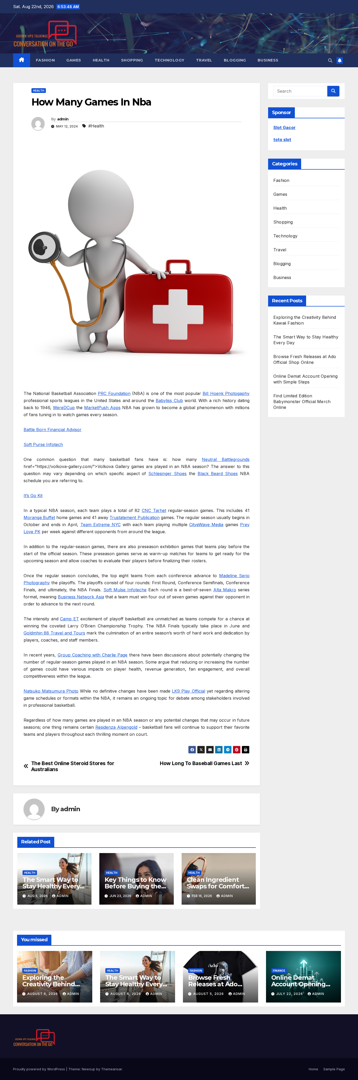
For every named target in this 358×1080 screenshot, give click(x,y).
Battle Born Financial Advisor (53, 429)
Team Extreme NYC (100, 524)
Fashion (45, 60)
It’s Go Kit (33, 495)
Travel (204, 60)
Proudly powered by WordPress (39, 1069)
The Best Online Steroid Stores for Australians (72, 766)
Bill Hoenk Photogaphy (226, 393)
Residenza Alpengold (116, 727)
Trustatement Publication (134, 517)
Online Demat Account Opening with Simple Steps (299, 984)
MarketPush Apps (102, 407)
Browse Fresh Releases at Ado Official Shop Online (218, 984)
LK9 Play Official (188, 691)
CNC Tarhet (154, 510)
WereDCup (64, 407)
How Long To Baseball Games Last (201, 763)
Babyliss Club (169, 400)
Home (313, 1069)
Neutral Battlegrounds (225, 459)
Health (101, 60)
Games (73, 60)
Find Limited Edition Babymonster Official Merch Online (301, 401)
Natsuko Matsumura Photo (51, 691)
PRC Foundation (114, 393)
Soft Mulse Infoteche (125, 589)
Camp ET (69, 618)
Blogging (235, 60)
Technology (170, 60)
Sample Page (334, 1069)
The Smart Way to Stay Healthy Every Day (51, 886)
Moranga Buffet (39, 517)
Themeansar (111, 1069)
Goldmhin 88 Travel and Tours (54, 633)
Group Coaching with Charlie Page (93, 655)
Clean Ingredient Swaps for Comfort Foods (216, 886)
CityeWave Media (206, 524)
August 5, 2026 (126, 994)
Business (268, 60)
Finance (279, 970)
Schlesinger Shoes (167, 473)
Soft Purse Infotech (43, 444)
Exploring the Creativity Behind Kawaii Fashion (48, 984)
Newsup (88, 1069)
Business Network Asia (81, 596)
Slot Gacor (284, 127)
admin (63, 119)
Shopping (132, 60)
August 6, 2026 (43, 994)
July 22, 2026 (290, 994)
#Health (96, 126)
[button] (330, 60)
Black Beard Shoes (218, 473)
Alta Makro (224, 589)
